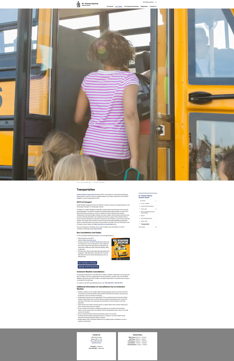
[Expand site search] (156, 2)
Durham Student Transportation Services (88, 194)
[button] (147, 227)
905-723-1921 (98, 341)
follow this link (98, 229)
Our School (110, 6)
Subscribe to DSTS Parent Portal (88, 267)
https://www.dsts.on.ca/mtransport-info (105, 224)
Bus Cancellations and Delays (87, 263)
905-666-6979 (119, 283)
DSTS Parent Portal (97, 242)
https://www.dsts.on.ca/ (89, 240)
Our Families (118, 6)
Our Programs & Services (131, 6)
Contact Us (153, 6)
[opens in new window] (121, 249)
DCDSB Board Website (149, 2)
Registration (144, 6)
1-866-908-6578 (108, 283)
